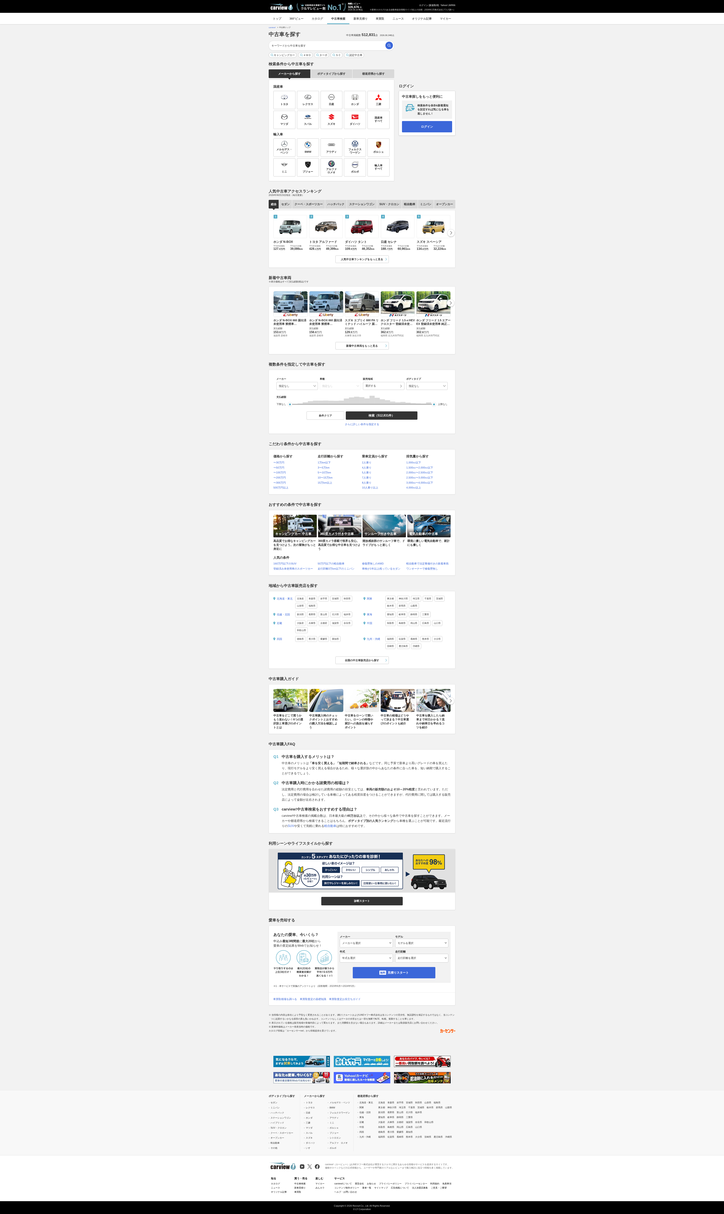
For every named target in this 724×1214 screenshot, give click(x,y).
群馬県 (402, 605)
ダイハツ (310, 1143)
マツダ (309, 1128)
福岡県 (390, 639)
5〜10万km (324, 472)
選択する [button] (370, 385)
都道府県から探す (373, 73)
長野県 (312, 614)
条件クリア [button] (325, 415)
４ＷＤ (307, 55)
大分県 (437, 639)
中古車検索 (338, 18)
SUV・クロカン (389, 204)
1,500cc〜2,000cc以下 (419, 467)
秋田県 (347, 598)
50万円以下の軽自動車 (331, 563)
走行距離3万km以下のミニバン (336, 568)
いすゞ (309, 1148)
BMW (332, 1107)
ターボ (323, 55)
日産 (308, 1112)
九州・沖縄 (373, 639)
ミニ (332, 1122)
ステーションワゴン (362, 204)
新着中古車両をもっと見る (362, 345)
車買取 (380, 18)
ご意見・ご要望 (439, 1187)
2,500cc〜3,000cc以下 (419, 477)
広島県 (425, 623)
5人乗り (366, 472)
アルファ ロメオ (339, 1143)
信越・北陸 (283, 614)
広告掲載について (400, 1187)
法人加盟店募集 (420, 1187)
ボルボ (333, 1148)
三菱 (308, 1122)
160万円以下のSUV (284, 563)
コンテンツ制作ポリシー (346, 1187)
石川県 (335, 614)
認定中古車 (355, 55)
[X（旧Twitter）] (310, 1166)
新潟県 (300, 614)
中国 (369, 623)
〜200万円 (279, 477)
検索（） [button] (382, 415)
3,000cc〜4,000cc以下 (419, 482)
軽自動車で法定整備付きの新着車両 (427, 563)
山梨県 (413, 605)
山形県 (300, 605)
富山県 (323, 614)
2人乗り (366, 462)
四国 (279, 639)
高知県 (335, 639)
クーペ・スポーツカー (309, 204)
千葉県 (427, 598)
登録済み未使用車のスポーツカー (293, 568)
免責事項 (446, 1183)
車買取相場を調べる (285, 999)
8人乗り (366, 482)
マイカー (445, 18)
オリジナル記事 (422, 18)
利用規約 (434, 1183)
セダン (285, 204)
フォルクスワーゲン (340, 1112)
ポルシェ (334, 1128)
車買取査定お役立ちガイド (345, 999)
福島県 (312, 605)
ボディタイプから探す (331, 73)
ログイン (423, 5)
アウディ (334, 1118)
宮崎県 (390, 646)
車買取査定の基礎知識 (313, 999)
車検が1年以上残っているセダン (381, 568)
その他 (274, 1148)
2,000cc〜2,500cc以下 (419, 472)
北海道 (300, 598)
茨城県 (439, 598)
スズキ (309, 1138)
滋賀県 (335, 623)
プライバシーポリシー (390, 1183)
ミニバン (425, 204)
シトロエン (335, 1138)
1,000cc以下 (413, 462)
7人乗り (366, 477)
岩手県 (323, 598)
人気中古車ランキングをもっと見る (362, 259)
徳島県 (300, 639)
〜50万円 (278, 467)
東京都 (390, 598)
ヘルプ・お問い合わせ (345, 1192)
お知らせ (371, 1183)
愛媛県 (323, 639)
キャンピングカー (284, 55)
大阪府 (300, 623)
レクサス (310, 1107)
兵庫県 (312, 623)
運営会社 (359, 1183)
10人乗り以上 (370, 487)
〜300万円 (279, 482)
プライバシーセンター (416, 1183)
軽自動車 (409, 204)
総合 (274, 204)
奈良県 (347, 623)
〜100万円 (279, 472)
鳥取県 (390, 623)
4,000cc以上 (413, 487)
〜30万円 (278, 462)
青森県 (312, 598)
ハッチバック (335, 204)
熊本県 (425, 639)
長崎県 (413, 639)
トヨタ (309, 1102)
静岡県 (413, 614)
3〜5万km (324, 467)
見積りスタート (398, 972)
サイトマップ (381, 1187)
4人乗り (366, 467)
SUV (291, 825)
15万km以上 (325, 482)
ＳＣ (338, 55)
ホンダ (309, 1118)
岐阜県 (402, 614)
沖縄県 (416, 646)
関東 (369, 598)
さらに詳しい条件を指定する (362, 424)
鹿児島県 (403, 646)
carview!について (343, 1183)
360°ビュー (296, 18)
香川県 (312, 639)
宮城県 (335, 598)
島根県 (402, 623)
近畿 (279, 623)
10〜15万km (325, 477)
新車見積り (361, 18)
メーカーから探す (289, 73)
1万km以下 (324, 462)
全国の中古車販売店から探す (362, 660)
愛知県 (390, 614)
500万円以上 (280, 487)
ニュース (398, 18)
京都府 (323, 623)
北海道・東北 (285, 598)
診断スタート (362, 900)
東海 (369, 614)
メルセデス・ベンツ (340, 1102)
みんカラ (319, 1187)
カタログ (317, 18)
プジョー (334, 1133)
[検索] (389, 45)
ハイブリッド (277, 1122)
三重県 (425, 614)
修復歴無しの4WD (373, 563)
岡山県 (413, 623)
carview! (272, 27)
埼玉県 (416, 598)
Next (451, 233)
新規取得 (433, 5)
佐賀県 (402, 639)
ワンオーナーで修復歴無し (422, 568)
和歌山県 (301, 630)
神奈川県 (403, 598)
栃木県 (390, 605)
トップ (277, 18)
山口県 (437, 623)
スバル (309, 1133)
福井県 (347, 614)
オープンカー (444, 204)
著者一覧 (366, 1187)
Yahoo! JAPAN (447, 5)
